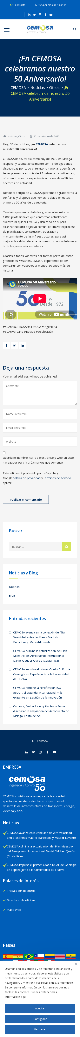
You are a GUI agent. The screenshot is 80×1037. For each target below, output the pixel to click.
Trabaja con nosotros (21, 891)
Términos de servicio (57, 478)
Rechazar (40, 1029)
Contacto (19, 5)
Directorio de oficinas (21, 900)
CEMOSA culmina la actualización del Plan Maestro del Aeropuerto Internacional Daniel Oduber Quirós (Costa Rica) (40, 655)
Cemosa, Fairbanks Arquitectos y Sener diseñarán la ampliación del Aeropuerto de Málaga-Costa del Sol (41, 711)
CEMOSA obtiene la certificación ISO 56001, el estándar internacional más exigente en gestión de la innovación (38, 692)
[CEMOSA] (40, 29)
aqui (23, 997)
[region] (40, 999)
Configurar (40, 1019)
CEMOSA (42, 144)
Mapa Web (14, 910)
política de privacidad (27, 478)
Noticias (12, 136)
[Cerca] (76, 964)
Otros (21, 136)
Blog (12, 595)
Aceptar (40, 1008)
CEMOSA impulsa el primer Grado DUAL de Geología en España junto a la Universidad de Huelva (41, 674)
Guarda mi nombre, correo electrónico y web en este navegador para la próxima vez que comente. (38, 460)
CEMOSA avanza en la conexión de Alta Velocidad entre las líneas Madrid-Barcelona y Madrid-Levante (39, 637)
